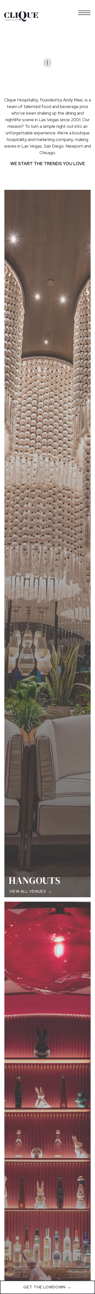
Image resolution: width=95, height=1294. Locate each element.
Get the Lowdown (44, 1287)
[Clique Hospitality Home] (21, 16)
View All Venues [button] (27, 890)
